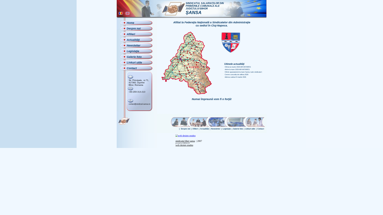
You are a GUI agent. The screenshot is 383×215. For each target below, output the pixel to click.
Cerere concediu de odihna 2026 (236, 74)
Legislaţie (227, 129)
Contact (260, 129)
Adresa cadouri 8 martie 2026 (235, 77)
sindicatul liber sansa (185, 141)
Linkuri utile (250, 129)
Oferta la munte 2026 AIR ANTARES (238, 67)
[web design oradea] (185, 135)
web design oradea (184, 145)
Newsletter (215, 129)
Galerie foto (238, 129)
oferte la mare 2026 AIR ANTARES (237, 69)
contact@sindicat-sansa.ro (139, 104)
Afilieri (195, 129)
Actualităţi (204, 129)
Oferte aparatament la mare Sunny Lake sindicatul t (243, 72)
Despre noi (185, 129)
